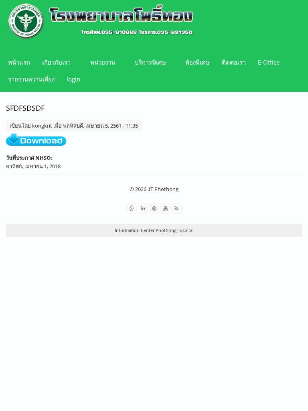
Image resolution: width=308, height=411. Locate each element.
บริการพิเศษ (147, 62)
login (73, 79)
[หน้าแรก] (98, 22)
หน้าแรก (19, 62)
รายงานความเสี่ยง (31, 79)
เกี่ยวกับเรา (53, 62)
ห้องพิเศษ (197, 62)
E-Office (269, 62)
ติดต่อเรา (234, 62)
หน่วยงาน (99, 62)
